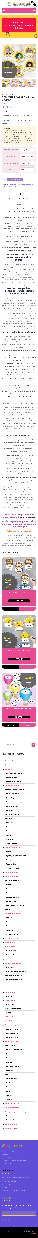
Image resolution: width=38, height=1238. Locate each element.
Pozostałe (9, 1070)
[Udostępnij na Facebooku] (3, 107)
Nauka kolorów (11, 951)
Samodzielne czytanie (13, 1008)
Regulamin (7, 1184)
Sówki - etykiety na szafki (18, 592)
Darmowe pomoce (11, 765)
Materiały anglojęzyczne (13, 963)
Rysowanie (9, 996)
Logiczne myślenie (12, 897)
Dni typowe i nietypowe (12, 785)
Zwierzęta (9, 1095)
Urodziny (9, 835)
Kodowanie (10, 889)
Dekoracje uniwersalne (13, 781)
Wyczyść (22, 175)
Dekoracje (8, 769)
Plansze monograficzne (14, 979)
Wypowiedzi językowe (13, 934)
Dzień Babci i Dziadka (13, 794)
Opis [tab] (19, 194)
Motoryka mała (10, 992)
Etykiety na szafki (12, 1029)
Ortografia (9, 930)
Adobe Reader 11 (9, 543)
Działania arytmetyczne (14, 880)
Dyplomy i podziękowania (13, 847)
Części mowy (10, 918)
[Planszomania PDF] (19, 4)
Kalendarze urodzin (12, 1033)
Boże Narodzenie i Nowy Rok (15, 789)
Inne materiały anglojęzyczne (16, 971)
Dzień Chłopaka (11, 798)
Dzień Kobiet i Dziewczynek (15, 802)
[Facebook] (2, 1220)
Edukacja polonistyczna (13, 913)
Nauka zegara (11, 901)
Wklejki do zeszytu (11, 1128)
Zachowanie (10, 1120)
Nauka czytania (10, 1000)
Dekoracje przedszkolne (14, 773)
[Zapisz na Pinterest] (7, 107)
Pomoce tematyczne (12, 1041)
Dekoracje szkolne (12, 777)
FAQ (5, 1187)
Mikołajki (9, 827)
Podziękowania (11, 860)
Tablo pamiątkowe (12, 864)
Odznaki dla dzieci (11, 1021)
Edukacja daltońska (11, 872)
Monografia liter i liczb (12, 984)
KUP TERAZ (10, 609)
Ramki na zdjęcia (27, 184)
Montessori (8, 988)
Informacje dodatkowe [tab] (19, 198)
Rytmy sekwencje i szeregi (15, 905)
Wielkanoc (9, 1087)
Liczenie (9, 893)
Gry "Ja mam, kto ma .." (12, 938)
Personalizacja (12, 186)
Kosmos (9, 1058)
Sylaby (8, 1012)
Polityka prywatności (10, 1181)
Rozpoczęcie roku (12, 831)
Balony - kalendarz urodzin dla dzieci (19, 708)
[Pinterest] (5, 1220)
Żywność (9, 1099)
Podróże (9, 1062)
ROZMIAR (11, 170)
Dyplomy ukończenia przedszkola (17, 856)
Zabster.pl (32, 1234)
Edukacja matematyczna (13, 876)
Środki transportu (12, 1079)
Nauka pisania (9, 1017)
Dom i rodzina (10, 1045)
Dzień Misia (10, 810)
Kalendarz (9, 1054)
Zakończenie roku (12, 843)
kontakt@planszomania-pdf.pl (23, 134)
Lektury (8, 926)
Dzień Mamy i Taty (12, 806)
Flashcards (10, 967)
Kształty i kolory (10, 947)
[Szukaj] (33, 745)
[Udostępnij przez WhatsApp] (14, 107)
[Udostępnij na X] (10, 107)
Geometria (9, 884)
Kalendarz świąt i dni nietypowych (14, 1190)
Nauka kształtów (11, 955)
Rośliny (8, 1074)
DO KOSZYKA (27, 609)
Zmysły (8, 1091)
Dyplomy (9, 851)
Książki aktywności (11, 942)
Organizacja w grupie (15, 184)
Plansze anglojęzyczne (14, 975)
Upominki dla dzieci (11, 1124)
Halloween (9, 818)
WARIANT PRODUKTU (11, 150)
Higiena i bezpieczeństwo (14, 1050)
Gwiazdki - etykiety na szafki (19, 650)
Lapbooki (8, 959)
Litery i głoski (10, 1004)
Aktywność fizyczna (11, 761)
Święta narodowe (12, 1083)
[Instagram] (8, 1220)
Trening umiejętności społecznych (16, 1112)
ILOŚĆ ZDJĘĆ (11, 156)
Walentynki (9, 839)
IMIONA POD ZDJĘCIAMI (11, 163)
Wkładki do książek (12, 868)
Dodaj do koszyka (15, 179)
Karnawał (9, 823)
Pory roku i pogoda (12, 1066)
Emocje (8, 1116)
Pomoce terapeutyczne (12, 1103)
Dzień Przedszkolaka (13, 814)
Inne (7, 922)
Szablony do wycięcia (12, 1108)
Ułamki (8, 909)
